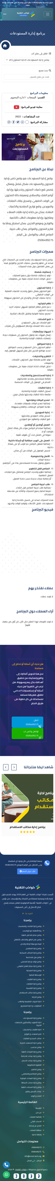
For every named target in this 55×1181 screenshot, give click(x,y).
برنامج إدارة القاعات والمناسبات (29, 926)
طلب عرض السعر (28, 871)
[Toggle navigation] (48, 14)
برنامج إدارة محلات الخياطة (31, 1082)
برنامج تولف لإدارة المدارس (31, 961)
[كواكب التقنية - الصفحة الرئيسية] (26, 14)
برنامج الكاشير (36, 1069)
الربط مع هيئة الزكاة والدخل (30, 944)
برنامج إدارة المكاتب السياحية (30, 952)
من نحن (38, 1112)
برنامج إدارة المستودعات (32, 1018)
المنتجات (31, 97)
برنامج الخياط (36, 997)
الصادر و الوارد (36, 1096)
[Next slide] (5, 767)
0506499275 (10, 865)
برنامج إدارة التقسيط (33, 988)
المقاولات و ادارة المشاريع (31, 1006)
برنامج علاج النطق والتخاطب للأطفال (27, 939)
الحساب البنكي (35, 1121)
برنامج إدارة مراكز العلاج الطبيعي (29, 966)
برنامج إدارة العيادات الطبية (31, 1051)
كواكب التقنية (25, 887)
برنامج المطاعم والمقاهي (31, 1073)
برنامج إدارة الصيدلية (33, 970)
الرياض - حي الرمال (34, 1160)
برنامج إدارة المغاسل (33, 948)
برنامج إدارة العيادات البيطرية (30, 1078)
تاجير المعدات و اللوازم (32, 1034)
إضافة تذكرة (36, 1134)
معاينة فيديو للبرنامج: (31, 107)
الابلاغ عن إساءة (35, 1125)
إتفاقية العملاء (35, 1117)
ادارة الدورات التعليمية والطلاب (29, 1001)
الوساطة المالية (35, 975)
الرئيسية (38, 1108)
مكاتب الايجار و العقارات (32, 1038)
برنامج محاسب (35, 1047)
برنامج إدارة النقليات (34, 979)
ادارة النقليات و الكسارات (32, 1029)
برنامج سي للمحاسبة (33, 957)
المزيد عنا (29, 913)
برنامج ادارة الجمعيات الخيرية (30, 1043)
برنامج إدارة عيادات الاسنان (31, 1060)
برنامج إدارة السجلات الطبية (31, 1087)
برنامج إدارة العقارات (33, 983)
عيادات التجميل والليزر (33, 1091)
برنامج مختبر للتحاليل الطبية (31, 935)
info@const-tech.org (33, 1156)
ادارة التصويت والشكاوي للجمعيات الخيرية (28, 1024)
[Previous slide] (14, 767)
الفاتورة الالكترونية (34, 1065)
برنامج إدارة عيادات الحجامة (31, 1056)
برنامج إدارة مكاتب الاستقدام (30, 992)
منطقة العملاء (35, 1130)
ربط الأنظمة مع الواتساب (31, 930)
